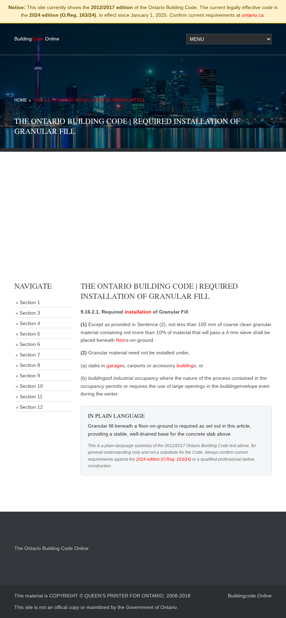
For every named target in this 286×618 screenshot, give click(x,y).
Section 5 (30, 334)
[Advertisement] (143, 200)
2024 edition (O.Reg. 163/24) (163, 459)
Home (20, 100)
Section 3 (30, 313)
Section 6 (30, 344)
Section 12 (31, 407)
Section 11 (31, 396)
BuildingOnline (36, 39)
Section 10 (31, 386)
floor (121, 340)
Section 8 (30, 365)
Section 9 (30, 375)
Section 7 (30, 354)
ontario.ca (253, 15)
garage (114, 365)
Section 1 (30, 302)
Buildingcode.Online (250, 595)
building (185, 365)
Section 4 (30, 323)
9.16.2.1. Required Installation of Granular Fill (90, 100)
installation (138, 312)
